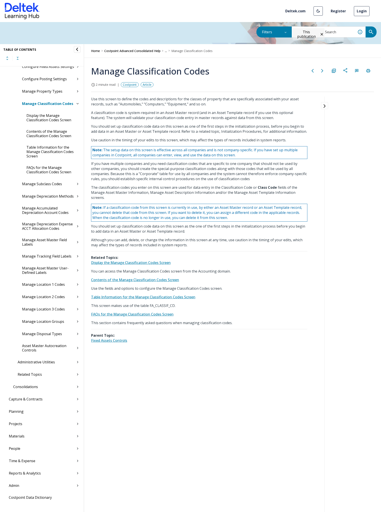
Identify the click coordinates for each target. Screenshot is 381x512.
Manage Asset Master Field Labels (44, 242)
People (14, 448)
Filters (267, 32)
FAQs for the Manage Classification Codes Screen (48, 169)
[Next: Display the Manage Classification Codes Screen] (322, 70)
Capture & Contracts (26, 399)
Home (95, 51)
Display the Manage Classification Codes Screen (48, 117)
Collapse (17, 58)
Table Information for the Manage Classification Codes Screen (50, 151)
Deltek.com (295, 11)
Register (338, 11)
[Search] (371, 31)
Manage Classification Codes (47, 103)
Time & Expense (22, 461)
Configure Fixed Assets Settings (48, 66)
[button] (318, 11)
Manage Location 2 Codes (43, 297)
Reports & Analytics (25, 473)
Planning (16, 411)
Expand (7, 58)
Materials (16, 436)
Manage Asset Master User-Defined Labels (45, 270)
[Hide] (77, 49)
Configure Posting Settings (44, 79)
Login (362, 11)
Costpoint (130, 84)
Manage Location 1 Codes (43, 284)
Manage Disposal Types (42, 334)
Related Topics (30, 374)
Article (147, 84)
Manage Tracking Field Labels (46, 256)
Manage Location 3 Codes (43, 309)
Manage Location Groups (43, 321)
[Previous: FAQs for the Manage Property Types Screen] (312, 70)
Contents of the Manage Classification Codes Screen (48, 133)
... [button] (166, 51)
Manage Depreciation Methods (48, 196)
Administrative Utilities (36, 362)
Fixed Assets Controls (109, 340)
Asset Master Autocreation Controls (44, 348)
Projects (15, 424)
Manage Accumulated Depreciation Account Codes (45, 210)
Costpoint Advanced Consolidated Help (132, 51)
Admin (14, 485)
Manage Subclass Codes (42, 184)
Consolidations (25, 387)
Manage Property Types (42, 91)
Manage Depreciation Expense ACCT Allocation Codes (47, 226)
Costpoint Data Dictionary (30, 497)
